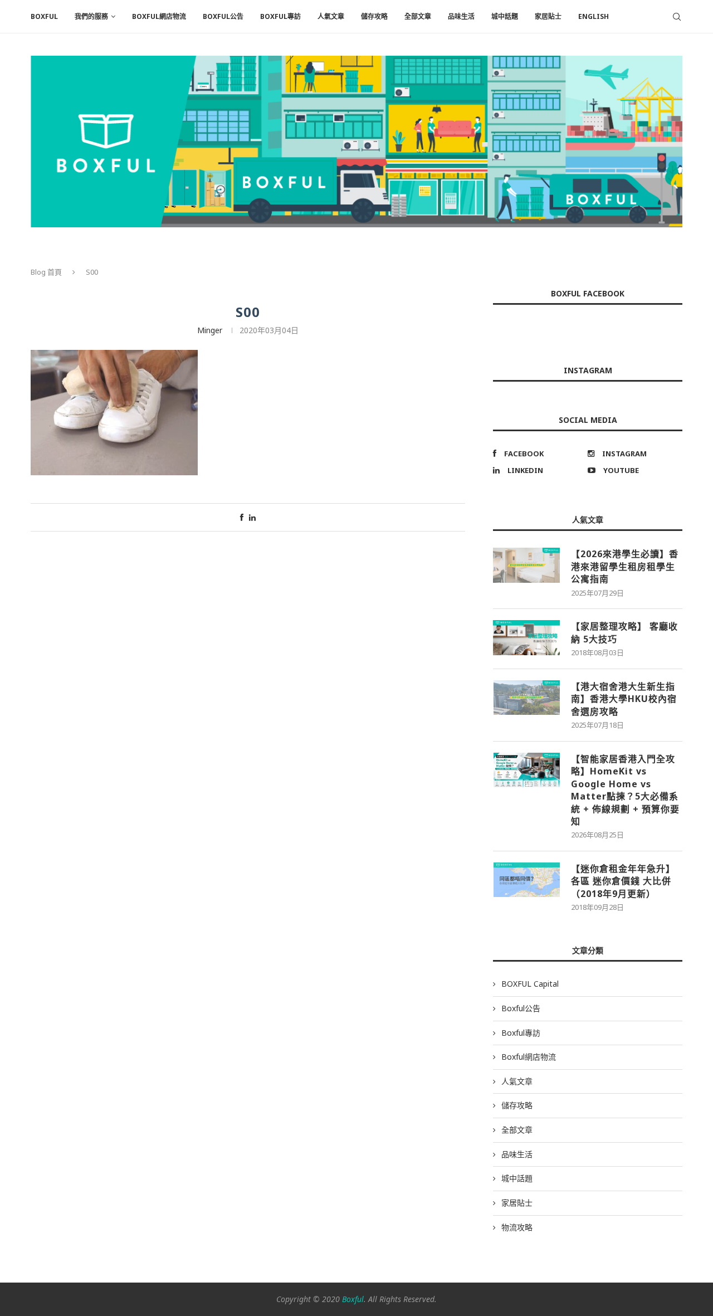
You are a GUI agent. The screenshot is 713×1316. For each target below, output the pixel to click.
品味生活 (461, 16)
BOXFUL (44, 16)
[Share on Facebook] (241, 517)
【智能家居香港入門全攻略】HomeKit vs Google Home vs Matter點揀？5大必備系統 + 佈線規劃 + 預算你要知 (625, 790)
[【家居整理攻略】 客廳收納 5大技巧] (526, 637)
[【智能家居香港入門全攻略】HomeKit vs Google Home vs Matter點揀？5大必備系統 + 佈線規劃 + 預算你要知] (526, 770)
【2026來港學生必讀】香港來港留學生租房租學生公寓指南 (624, 566)
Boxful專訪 (280, 16)
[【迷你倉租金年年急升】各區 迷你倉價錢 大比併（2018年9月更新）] (526, 879)
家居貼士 (548, 16)
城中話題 (504, 16)
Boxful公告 (223, 16)
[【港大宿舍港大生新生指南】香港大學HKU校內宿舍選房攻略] (526, 697)
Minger (209, 330)
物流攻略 (517, 1227)
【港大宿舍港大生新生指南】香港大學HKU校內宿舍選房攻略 (624, 699)
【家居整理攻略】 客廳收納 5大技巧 (624, 632)
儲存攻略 (374, 16)
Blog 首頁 (46, 272)
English (593, 16)
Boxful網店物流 (159, 16)
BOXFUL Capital (530, 983)
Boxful (353, 1299)
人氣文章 (331, 16)
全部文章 (417, 16)
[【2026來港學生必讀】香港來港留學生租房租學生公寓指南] (526, 565)
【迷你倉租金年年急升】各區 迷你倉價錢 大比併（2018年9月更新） (623, 881)
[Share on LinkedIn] (252, 517)
